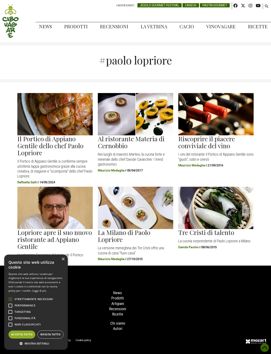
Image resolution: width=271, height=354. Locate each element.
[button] (36, 343)
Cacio (187, 26)
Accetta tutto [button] (22, 334)
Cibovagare (10, 21)
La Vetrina (154, 26)
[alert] (36, 302)
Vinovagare (221, 26)
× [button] (63, 259)
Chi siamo (117, 323)
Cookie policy (83, 340)
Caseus (190, 5)
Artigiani (117, 303)
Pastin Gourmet (214, 5)
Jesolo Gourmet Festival (159, 5)
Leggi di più (39, 290)
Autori (117, 328)
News (45, 26)
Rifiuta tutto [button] (50, 334)
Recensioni (114, 26)
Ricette (258, 26)
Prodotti (76, 26)
